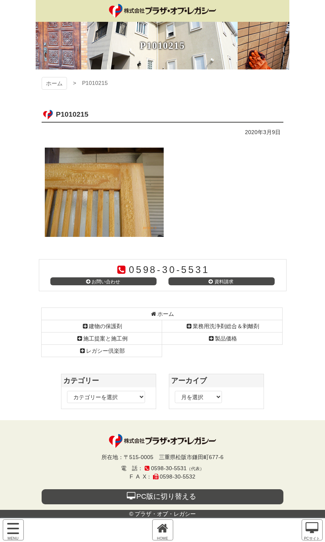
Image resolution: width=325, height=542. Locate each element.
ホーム (54, 83)
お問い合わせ (106, 281)
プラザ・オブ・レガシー (162, 11)
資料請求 (223, 281)
